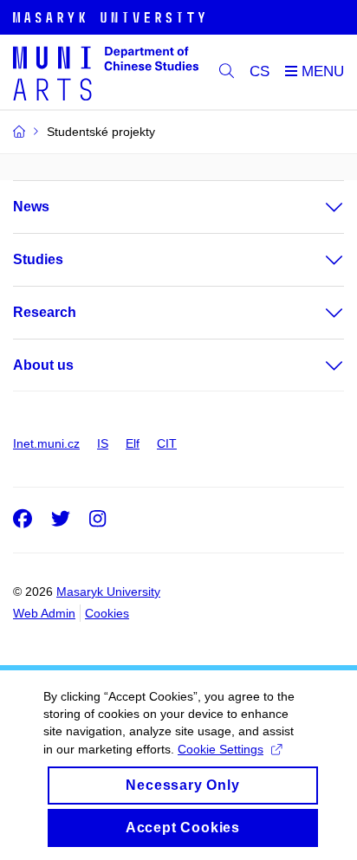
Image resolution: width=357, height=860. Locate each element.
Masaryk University (108, 591)
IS (102, 443)
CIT (167, 443)
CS (259, 71)
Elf (133, 443)
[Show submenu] (317, 207)
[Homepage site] (105, 72)
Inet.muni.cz (46, 443)
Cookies (107, 613)
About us (43, 365)
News (31, 206)
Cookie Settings (220, 749)
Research (44, 312)
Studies (38, 259)
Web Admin (44, 613)
